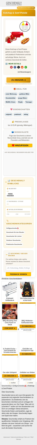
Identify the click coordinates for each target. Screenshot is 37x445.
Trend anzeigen (10, 194)
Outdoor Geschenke (13, 240)
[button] (11, 67)
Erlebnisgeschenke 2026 (26, 7)
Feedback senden (18, 274)
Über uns (26, 437)
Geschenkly (6, 386)
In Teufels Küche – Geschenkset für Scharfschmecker (10, 350)
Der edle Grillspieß (10, 372)
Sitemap (18, 439)
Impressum (6, 437)
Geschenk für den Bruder (15, 232)
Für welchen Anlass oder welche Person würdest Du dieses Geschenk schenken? (18, 261)
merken (12, 383)
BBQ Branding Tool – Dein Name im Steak (10, 323)
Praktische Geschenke (14, 244)
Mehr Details (13, 64)
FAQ (32, 437)
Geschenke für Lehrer (14, 236)
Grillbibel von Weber (27, 372)
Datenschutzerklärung (17, 437)
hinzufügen (21, 145)
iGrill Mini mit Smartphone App (27, 349)
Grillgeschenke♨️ (12, 228)
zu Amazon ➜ (18, 80)
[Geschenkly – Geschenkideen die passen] (14, 3)
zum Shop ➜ (10, 328)
